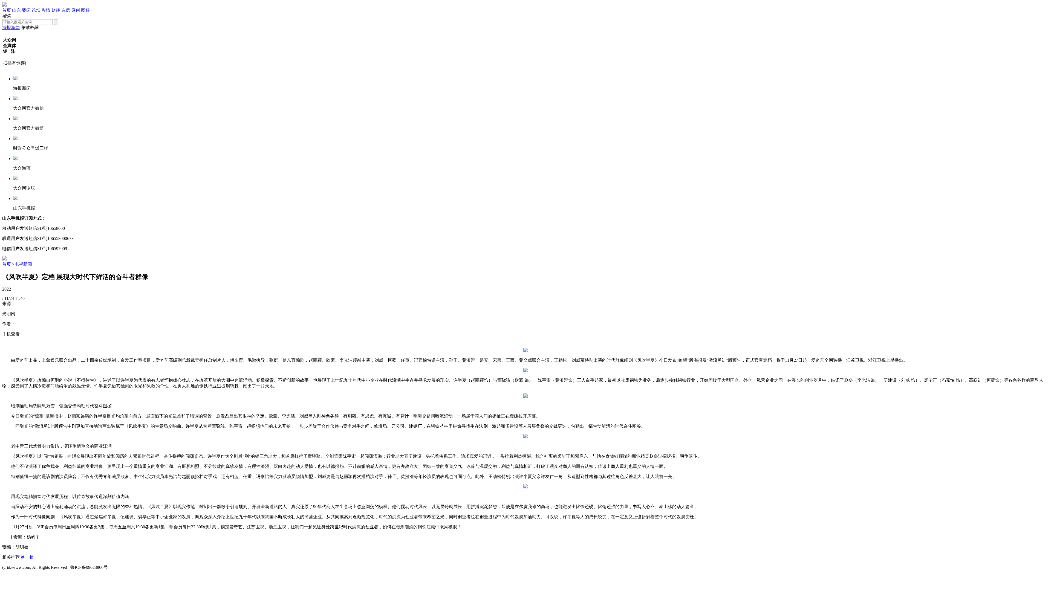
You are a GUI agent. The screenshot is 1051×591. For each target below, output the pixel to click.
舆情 (46, 10)
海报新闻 (11, 27)
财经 (55, 10)
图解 (85, 10)
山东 (16, 10)
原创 (75, 10)
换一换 (27, 557)
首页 (6, 10)
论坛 (36, 10)
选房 (65, 10)
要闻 (26, 10)
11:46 (20, 298)
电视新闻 (23, 264)
